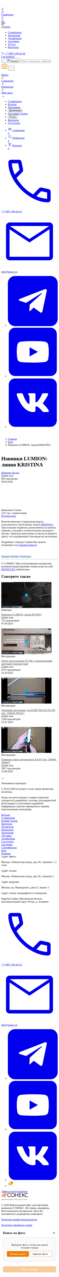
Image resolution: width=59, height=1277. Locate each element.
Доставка (6, 835)
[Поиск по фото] (5, 68)
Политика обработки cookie (16, 1225)
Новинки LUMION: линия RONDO (21, 614)
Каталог (12, 104)
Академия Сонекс (18, 113)
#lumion (5, 556)
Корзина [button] (15, 147)
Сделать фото (40, 1254)
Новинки (6, 472)
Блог (10, 442)
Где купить (14, 123)
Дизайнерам (14, 38)
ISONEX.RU (8, 569)
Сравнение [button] (16, 132)
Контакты (13, 47)
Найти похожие (29, 1269)
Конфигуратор (9, 820)
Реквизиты (7, 829)
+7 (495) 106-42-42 (14, 53)
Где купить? (8, 56)
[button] (29, 23)
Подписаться (8, 516)
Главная (12, 439)
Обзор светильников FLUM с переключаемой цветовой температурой (26, 662)
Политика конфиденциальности (19, 1219)
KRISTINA (47, 524)
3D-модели (7, 826)
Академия (13, 41)
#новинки (25, 556)
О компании (15, 32)
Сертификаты (9, 847)
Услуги (12, 44)
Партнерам (14, 35)
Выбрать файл (18, 1254)
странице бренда (27, 545)
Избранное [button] (16, 139)
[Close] (3, 96)
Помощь (6, 853)
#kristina (14, 556)
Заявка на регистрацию (14, 1191)
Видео (15, 472)
